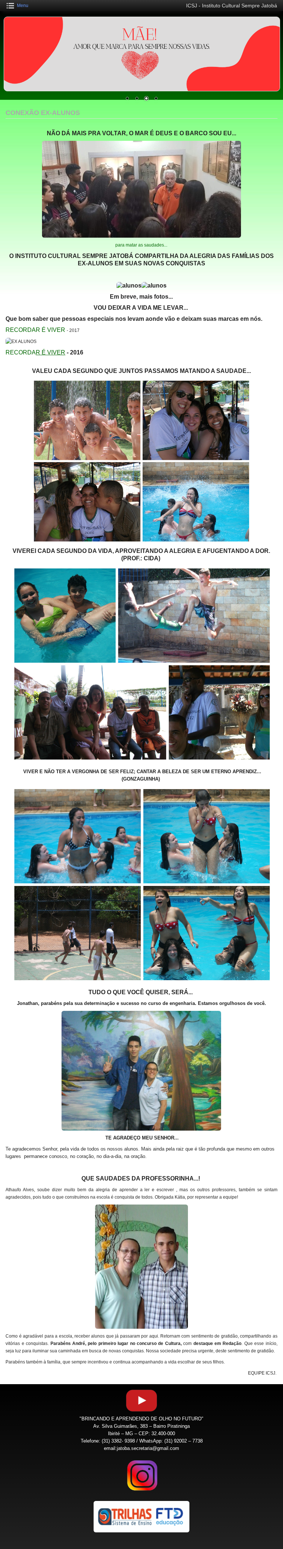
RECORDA (35, 352)
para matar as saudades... (141, 245)
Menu (22, 5)
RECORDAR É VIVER (36, 330)
